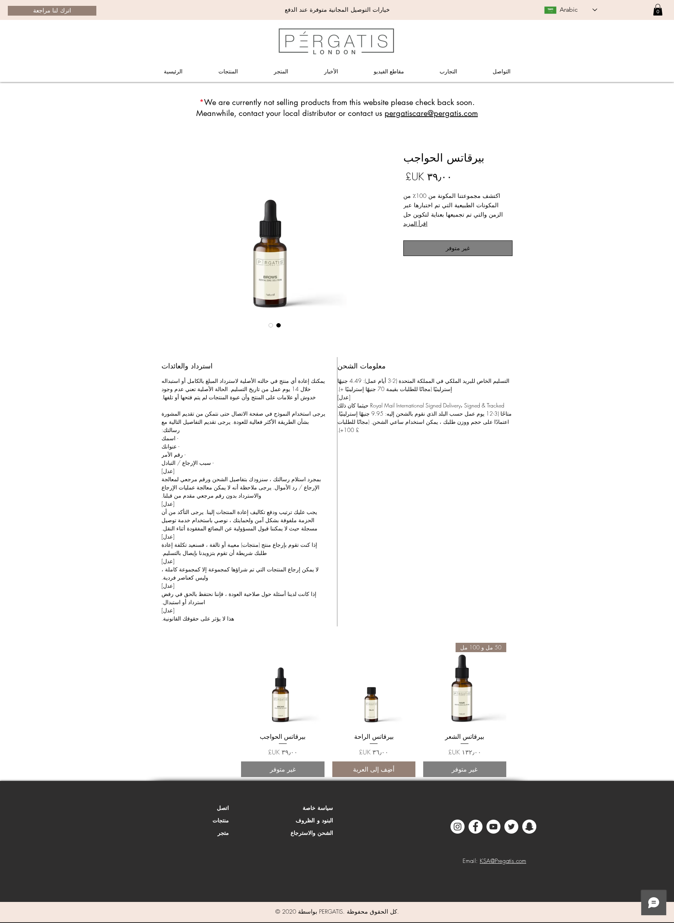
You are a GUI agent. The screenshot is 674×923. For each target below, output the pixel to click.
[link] (658, 10)
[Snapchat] (529, 827)
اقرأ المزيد (415, 223)
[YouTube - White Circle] (493, 827)
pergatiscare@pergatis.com (431, 113)
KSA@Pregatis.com (503, 861)
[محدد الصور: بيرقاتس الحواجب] (278, 325)
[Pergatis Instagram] (458, 827)
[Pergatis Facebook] (475, 827)
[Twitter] (511, 827)
